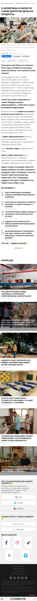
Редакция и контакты (18, 568)
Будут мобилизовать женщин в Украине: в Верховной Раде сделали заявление (19, 195)
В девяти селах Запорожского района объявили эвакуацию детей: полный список (20, 224)
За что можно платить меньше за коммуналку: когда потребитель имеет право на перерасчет (17, 469)
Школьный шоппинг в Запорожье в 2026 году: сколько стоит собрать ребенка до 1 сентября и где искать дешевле (18, 323)
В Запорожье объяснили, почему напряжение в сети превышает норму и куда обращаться (17, 438)
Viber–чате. (19, 183)
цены (29, 68)
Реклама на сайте (18, 571)
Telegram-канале (15, 102)
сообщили (9, 77)
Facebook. (22, 172)
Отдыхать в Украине (7, 3)
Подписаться (20, 529)
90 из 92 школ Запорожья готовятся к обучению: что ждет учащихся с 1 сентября (20, 204)
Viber (13, 172)
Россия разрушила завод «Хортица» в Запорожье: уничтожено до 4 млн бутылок (20, 214)
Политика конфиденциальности (18, 573)
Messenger (20, 509)
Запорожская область (23, 3)
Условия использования (18, 566)
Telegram (20, 503)
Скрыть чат (18, 248)
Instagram (5, 172)
